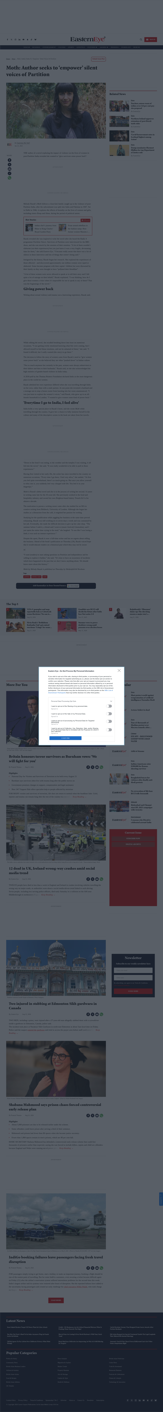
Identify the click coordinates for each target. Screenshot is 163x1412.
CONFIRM (65, 738)
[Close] (120, 671)
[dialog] (81, 706)
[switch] (109, 706)
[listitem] (81, 701)
